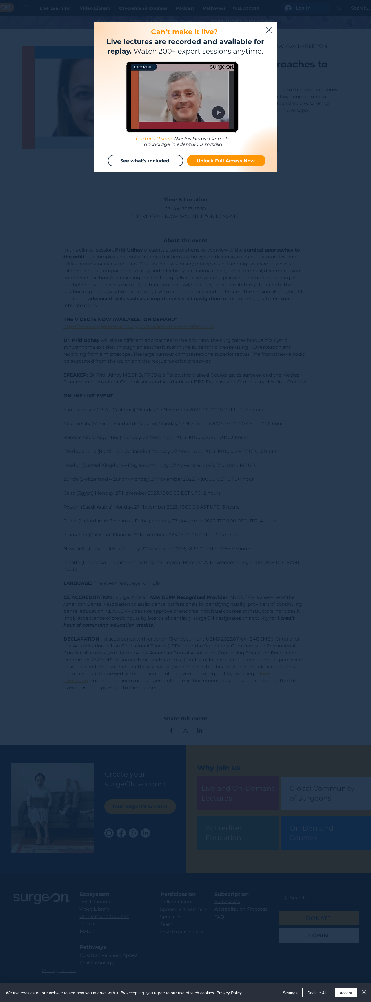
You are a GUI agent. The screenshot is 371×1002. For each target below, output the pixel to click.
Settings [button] (290, 993)
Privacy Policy (229, 993)
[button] (269, 30)
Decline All (316, 993)
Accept (346, 993)
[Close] (364, 992)
